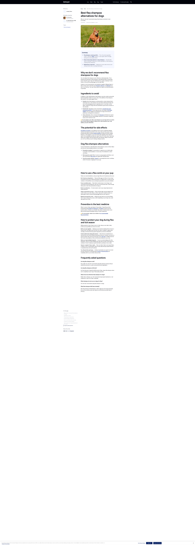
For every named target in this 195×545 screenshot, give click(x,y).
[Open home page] (66, 2)
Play (95, 2)
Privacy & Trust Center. (6, 543)
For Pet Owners (116, 2)
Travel (101, 2)
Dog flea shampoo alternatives (69, 318)
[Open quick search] (131, 2)
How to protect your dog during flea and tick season (70, 323)
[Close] (193, 543)
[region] (97, 543)
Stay (98, 2)
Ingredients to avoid (67, 315)
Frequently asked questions (68, 325)
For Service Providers (125, 2)
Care (85, 8)
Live (88, 2)
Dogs (82, 8)
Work (91, 2)
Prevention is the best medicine (69, 321)
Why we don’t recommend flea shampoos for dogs (71, 314)
